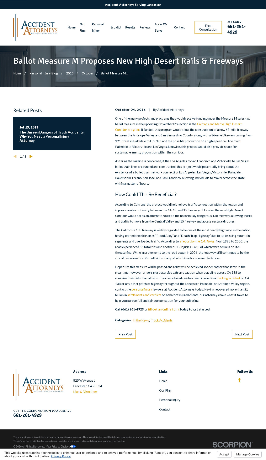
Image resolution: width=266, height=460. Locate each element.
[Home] (35, 27)
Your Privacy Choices (58, 446)
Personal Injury (169, 400)
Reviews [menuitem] (145, 27)
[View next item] (31, 156)
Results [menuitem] (130, 27)
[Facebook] (239, 380)
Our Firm (165, 390)
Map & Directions (85, 391)
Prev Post (125, 334)
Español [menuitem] (116, 27)
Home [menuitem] (72, 27)
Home (163, 381)
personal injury (142, 289)
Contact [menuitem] (179, 27)
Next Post (242, 334)
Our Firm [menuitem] (83, 27)
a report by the (197, 241)
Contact (164, 409)
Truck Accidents (162, 320)
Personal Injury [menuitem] (98, 27)
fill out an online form (163, 309)
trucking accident (228, 278)
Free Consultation (208, 27)
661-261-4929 (236, 29)
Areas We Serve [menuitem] (161, 27)
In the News (141, 320)
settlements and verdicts (144, 295)
